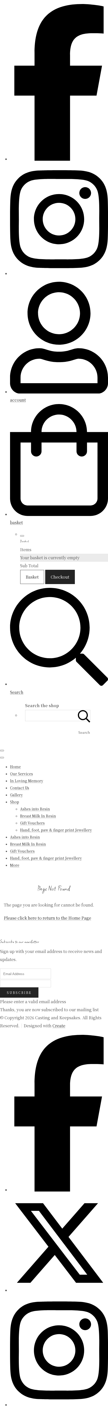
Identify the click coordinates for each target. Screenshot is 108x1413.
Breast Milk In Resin (38, 815)
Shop (14, 801)
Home (15, 766)
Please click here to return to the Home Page (47, 918)
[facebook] (59, 159)
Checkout (60, 577)
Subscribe (19, 992)
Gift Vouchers (32, 822)
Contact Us (19, 787)
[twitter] (59, 1290)
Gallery (16, 794)
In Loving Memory (26, 780)
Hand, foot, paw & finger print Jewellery (56, 829)
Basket (32, 577)
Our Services (21, 773)
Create (58, 1026)
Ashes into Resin (35, 808)
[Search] (84, 715)
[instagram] (59, 273)
